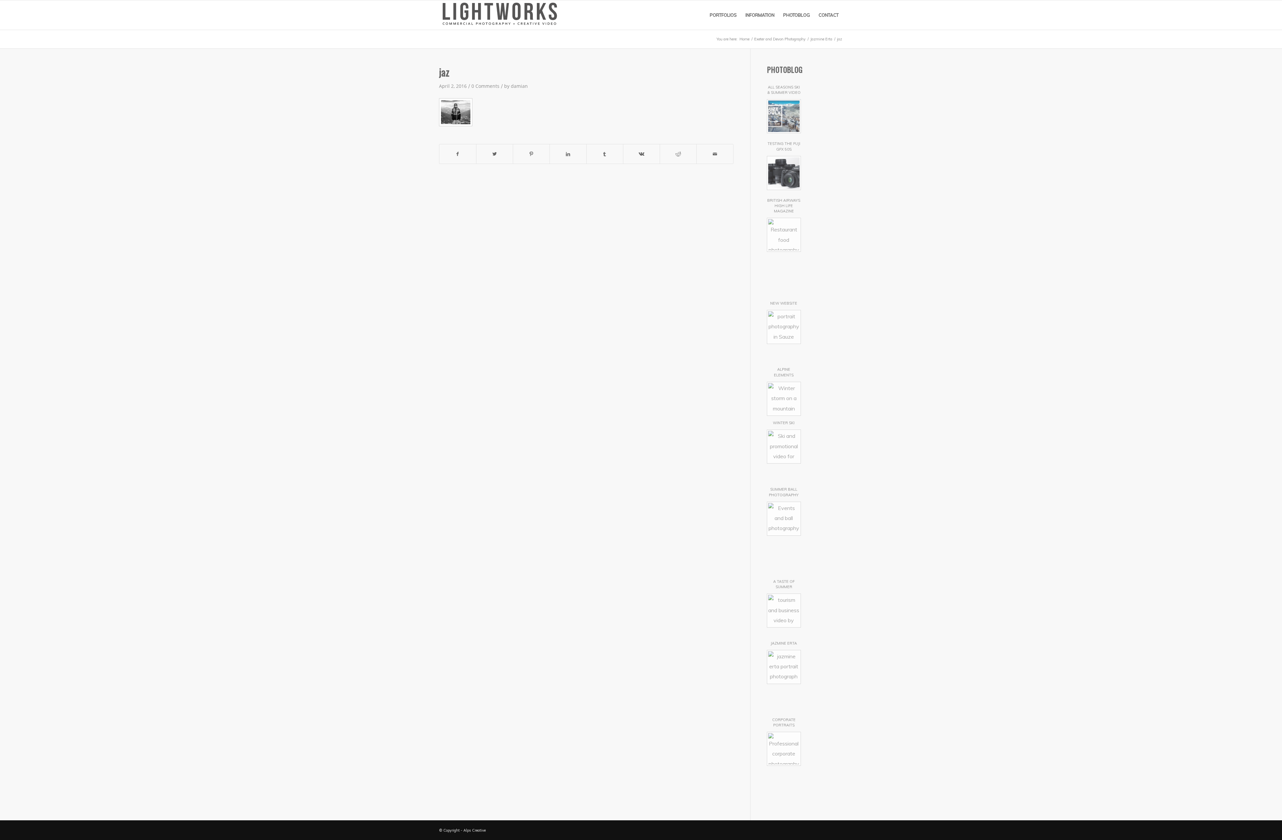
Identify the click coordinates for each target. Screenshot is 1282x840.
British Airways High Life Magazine (783, 206)
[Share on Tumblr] (605, 154)
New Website (783, 303)
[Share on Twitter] (494, 154)
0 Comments (485, 86)
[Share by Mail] (715, 154)
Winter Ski (784, 423)
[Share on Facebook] (457, 154)
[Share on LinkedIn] (568, 154)
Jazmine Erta (784, 643)
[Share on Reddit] (678, 154)
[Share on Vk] (641, 154)
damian (519, 86)
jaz (444, 71)
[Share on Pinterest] (531, 154)
